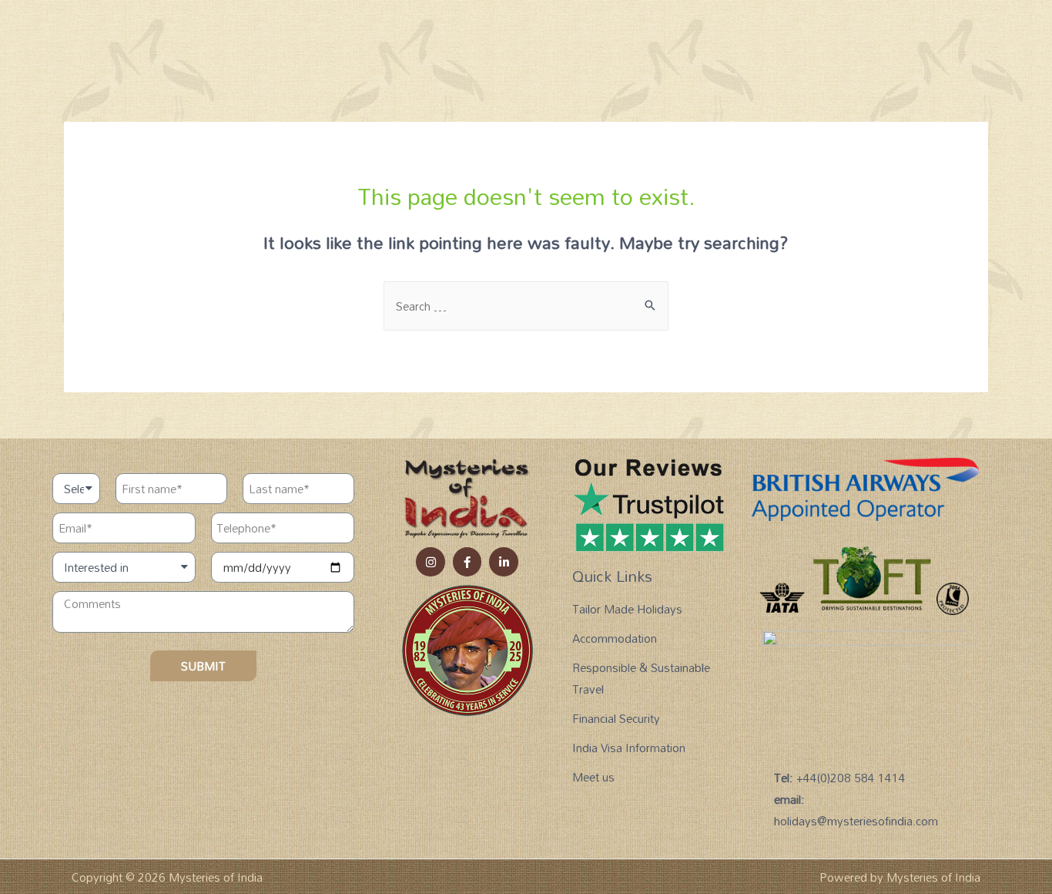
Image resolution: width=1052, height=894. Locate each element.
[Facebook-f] (467, 561)
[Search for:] (526, 306)
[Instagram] (430, 561)
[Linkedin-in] (503, 561)
